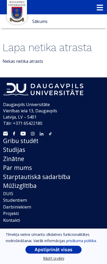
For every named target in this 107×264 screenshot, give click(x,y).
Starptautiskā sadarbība (36, 177)
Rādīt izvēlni (53, 258)
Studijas (14, 149)
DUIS (8, 194)
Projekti (11, 213)
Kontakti (11, 220)
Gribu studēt (20, 141)
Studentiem (15, 200)
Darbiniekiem (17, 207)
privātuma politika (81, 240)
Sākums (40, 21)
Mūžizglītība (20, 185)
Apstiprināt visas (53, 249)
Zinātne (13, 159)
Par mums (17, 167)
